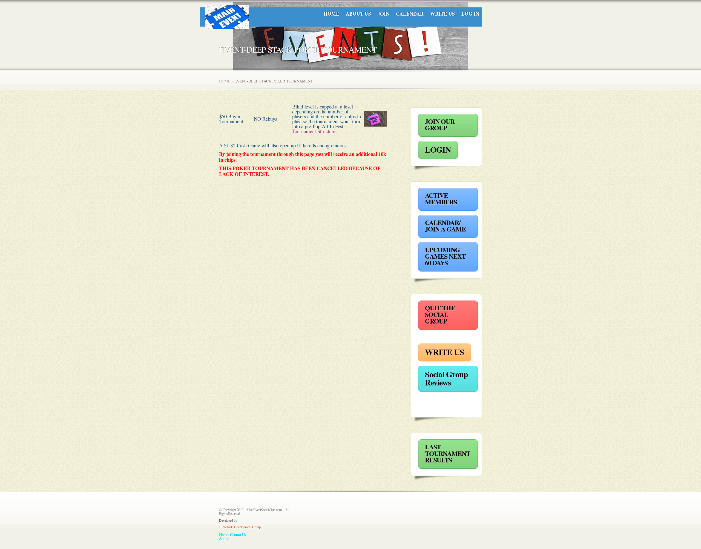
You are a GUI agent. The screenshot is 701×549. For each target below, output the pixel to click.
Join (383, 13)
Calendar (410, 13)
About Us (358, 13)
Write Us (442, 13)
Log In (470, 13)
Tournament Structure (313, 131)
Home (331, 13)
